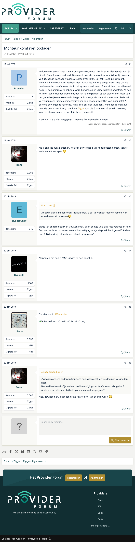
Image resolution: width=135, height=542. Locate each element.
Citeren (127, 129)
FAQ (72, 28)
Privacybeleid (33, 538)
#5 (130, 306)
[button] (16, 28)
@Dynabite (61, 314)
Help (44, 538)
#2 (130, 140)
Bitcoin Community (46, 512)
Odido (100, 512)
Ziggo (81, 108)
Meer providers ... (100, 525)
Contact (6, 538)
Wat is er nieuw (31, 28)
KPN (100, 506)
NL (122, 28)
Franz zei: (46, 205)
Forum (9, 28)
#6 (130, 362)
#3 (130, 196)
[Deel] (125, 64)
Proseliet (11, 53)
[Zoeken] (129, 28)
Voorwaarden (18, 538)
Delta (100, 519)
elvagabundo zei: (50, 371)
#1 (130, 64)
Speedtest (57, 28)
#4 (130, 250)
